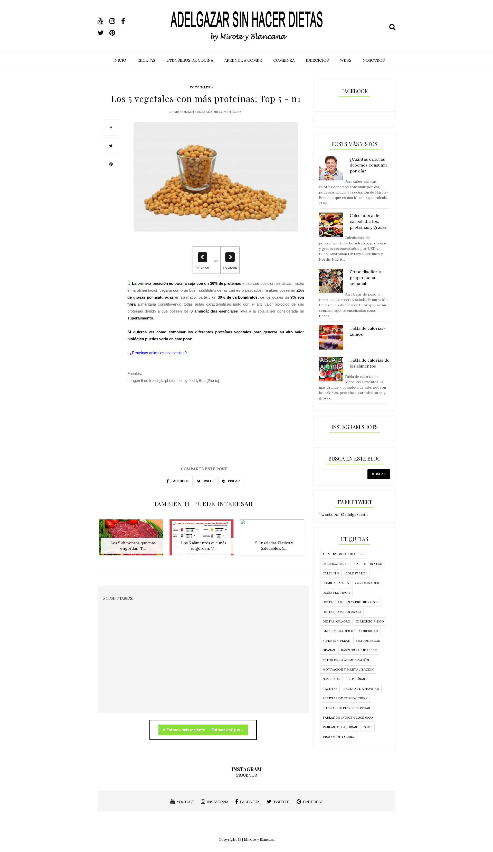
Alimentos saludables (343, 554)
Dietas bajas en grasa (342, 612)
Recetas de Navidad (361, 689)
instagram (217, 802)
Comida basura (336, 583)
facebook (250, 802)
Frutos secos (368, 641)
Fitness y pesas (336, 641)
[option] (133, 540)
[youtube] (103, 21)
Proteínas (355, 679)
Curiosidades (367, 583)
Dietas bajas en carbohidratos (350, 602)
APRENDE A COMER (243, 60)
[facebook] (126, 21)
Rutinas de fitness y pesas (346, 708)
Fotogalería (201, 87)
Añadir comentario (223, 112)
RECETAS (146, 60)
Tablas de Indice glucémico (348, 717)
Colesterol (356, 573)
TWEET (208, 481)
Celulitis (331, 573)
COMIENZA (284, 60)
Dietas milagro (336, 621)
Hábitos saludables (359, 650)
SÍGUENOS (246, 775)
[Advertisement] (203, 430)
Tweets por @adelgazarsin (343, 514)
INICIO (119, 60)
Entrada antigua (226, 730)
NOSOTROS (374, 60)
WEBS (345, 60)
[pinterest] (114, 33)
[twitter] (103, 33)
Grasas (329, 650)
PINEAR (233, 481)
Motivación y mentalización (348, 669)
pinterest (313, 802)
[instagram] (114, 21)
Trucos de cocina (338, 737)
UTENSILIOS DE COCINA (189, 60)
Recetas (330, 689)
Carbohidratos (368, 564)
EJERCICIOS (317, 60)
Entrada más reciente (185, 730)
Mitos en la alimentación (346, 660)
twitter (281, 802)
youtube (185, 802)
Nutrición (331, 679)
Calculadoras (335, 564)
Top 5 (367, 727)
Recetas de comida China (345, 698)
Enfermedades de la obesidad (350, 631)
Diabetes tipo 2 (336, 592)
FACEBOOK (180, 481)
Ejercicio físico (370, 621)
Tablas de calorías (340, 727)
